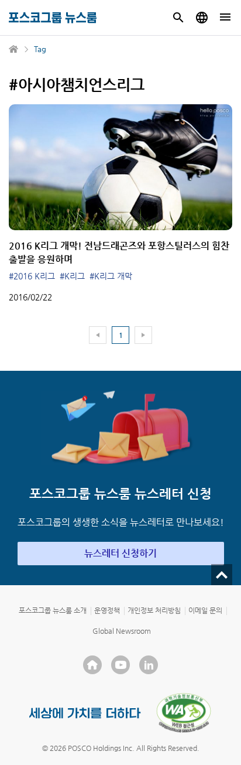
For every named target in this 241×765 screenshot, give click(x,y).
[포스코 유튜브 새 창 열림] (120, 664)
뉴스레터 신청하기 (120, 553)
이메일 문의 (205, 610)
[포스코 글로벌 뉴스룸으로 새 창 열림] (202, 18)
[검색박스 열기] (178, 18)
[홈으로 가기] (14, 49)
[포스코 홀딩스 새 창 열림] (92, 664)
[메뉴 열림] (225, 17)
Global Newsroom (121, 631)
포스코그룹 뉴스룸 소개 (53, 610)
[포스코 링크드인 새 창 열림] (148, 664)
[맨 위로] (221, 574)
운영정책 (107, 610)
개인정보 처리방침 (154, 610)
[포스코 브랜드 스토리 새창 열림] (85, 713)
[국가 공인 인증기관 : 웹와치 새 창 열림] (183, 713)
